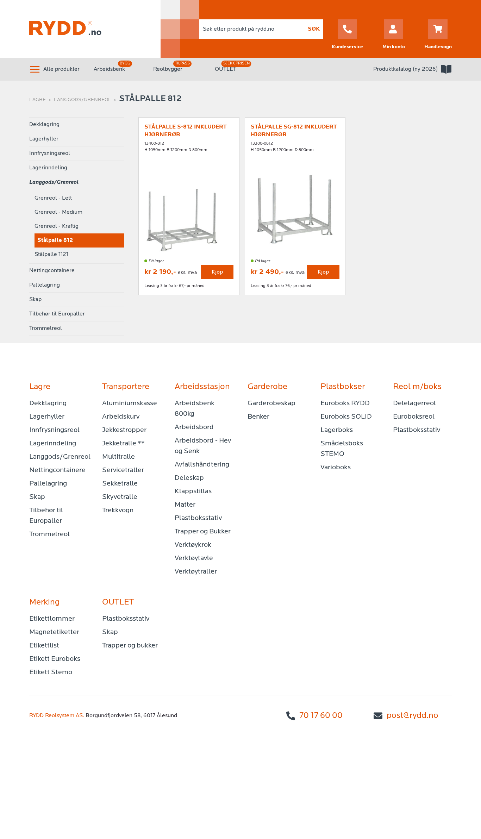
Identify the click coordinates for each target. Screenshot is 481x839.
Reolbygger (167, 69)
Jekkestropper (124, 430)
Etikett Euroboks (54, 659)
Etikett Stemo (50, 672)
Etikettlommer (52, 618)
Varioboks (335, 467)
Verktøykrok (193, 545)
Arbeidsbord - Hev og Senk (203, 446)
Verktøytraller (196, 571)
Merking (44, 602)
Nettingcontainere (52, 271)
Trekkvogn (117, 510)
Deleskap (189, 478)
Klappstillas (193, 491)
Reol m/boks (417, 387)
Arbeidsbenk (109, 69)
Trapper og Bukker (203, 531)
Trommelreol (45, 328)
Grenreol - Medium (58, 212)
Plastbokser (342, 387)
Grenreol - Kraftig (57, 226)
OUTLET (225, 69)
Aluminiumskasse (129, 403)
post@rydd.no (412, 716)
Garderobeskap (271, 403)
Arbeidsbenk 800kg (194, 409)
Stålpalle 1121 (51, 254)
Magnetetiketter (54, 632)
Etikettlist (44, 645)
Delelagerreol (414, 403)
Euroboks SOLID (346, 416)
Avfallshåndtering (202, 464)
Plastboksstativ (198, 518)
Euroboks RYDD (345, 403)
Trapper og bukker (130, 645)
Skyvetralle (119, 497)
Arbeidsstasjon (202, 387)
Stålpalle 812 (55, 240)
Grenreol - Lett (53, 198)
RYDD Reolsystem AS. (56, 716)
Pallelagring (44, 285)
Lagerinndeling (48, 168)
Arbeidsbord (194, 427)
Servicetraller (123, 470)
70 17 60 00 (321, 716)
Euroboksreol (414, 416)
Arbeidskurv (120, 416)
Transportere (125, 387)
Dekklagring (44, 124)
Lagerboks (336, 430)
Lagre (37, 99)
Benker (258, 416)
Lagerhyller (43, 139)
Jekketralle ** (123, 443)
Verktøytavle (194, 558)
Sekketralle (120, 483)
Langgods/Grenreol (82, 99)
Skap (35, 299)
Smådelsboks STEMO (341, 449)
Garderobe (267, 387)
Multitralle (118, 457)
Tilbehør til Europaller (57, 314)
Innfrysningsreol (49, 153)
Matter (185, 504)
